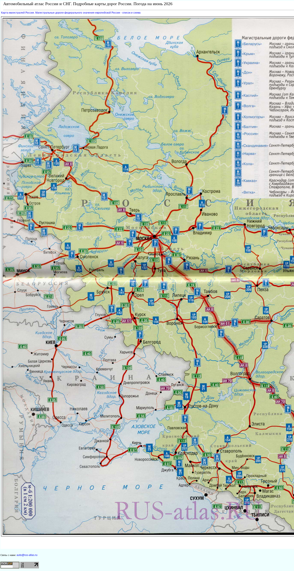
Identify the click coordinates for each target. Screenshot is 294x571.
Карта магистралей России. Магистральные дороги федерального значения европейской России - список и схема (71, 12)
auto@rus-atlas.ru (27, 555)
